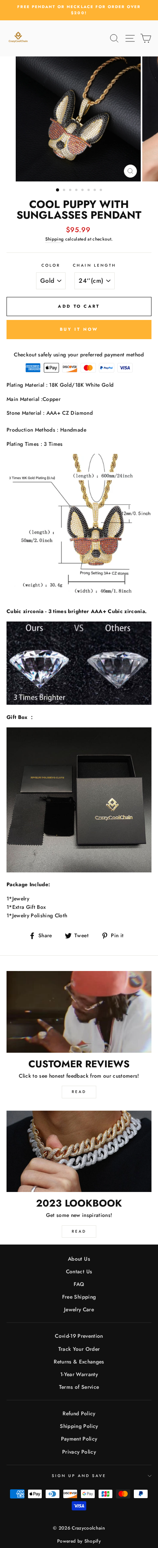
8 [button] (102, 191)
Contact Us (79, 1271)
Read (79, 1092)
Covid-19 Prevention (79, 1336)
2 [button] (65, 191)
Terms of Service (79, 1387)
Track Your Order (79, 1349)
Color (50, 265)
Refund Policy (79, 1413)
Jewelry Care (79, 1309)
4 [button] (77, 191)
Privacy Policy (79, 1452)
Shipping (54, 239)
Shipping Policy (79, 1426)
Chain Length (94, 265)
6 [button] (89, 191)
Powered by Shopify (79, 1541)
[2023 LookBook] (79, 1151)
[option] (79, 10)
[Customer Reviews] (79, 1012)
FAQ (79, 1284)
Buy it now (79, 329)
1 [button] (58, 190)
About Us (79, 1259)
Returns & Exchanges (79, 1361)
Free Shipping (79, 1297)
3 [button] (71, 191)
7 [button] (95, 191)
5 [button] (83, 191)
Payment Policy (79, 1438)
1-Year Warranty (79, 1374)
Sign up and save (79, 1476)
